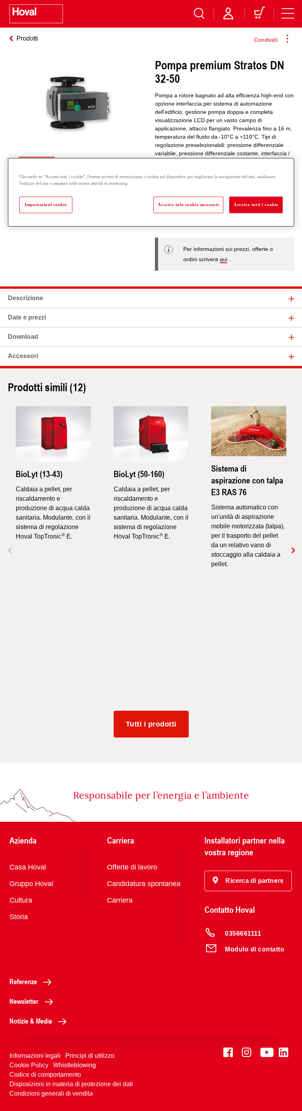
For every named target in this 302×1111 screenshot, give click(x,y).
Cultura (20, 900)
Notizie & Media (30, 1021)
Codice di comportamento (45, 1074)
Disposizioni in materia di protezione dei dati (71, 1084)
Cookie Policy (28, 1065)
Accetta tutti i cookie (256, 204)
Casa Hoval (27, 867)
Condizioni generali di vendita (51, 1093)
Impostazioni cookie (46, 204)
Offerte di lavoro (132, 867)
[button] (248, 881)
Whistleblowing (74, 1065)
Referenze (23, 981)
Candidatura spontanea (143, 884)
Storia (18, 917)
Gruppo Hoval (31, 884)
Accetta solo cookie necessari (188, 204)
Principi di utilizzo (89, 1055)
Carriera (120, 900)
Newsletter (24, 1001)
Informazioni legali (35, 1055)
